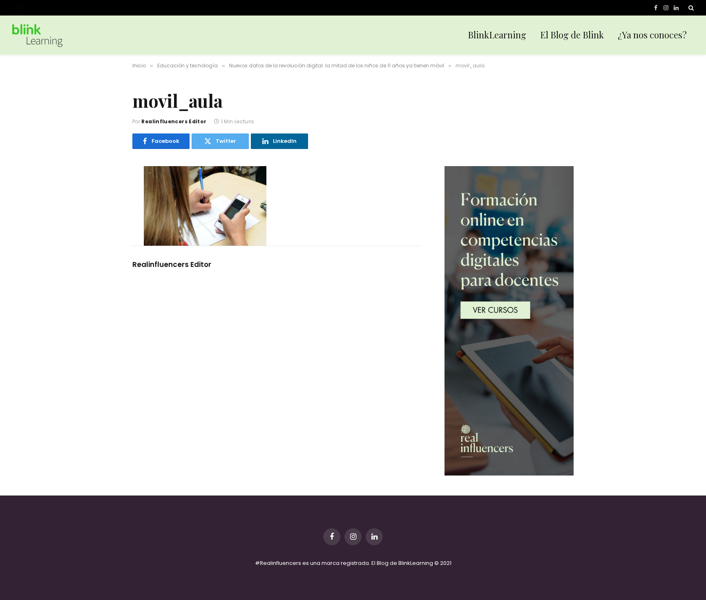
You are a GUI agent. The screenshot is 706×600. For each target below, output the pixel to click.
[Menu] (17, 7)
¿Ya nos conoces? (652, 35)
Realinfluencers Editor (173, 121)
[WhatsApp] (103, 243)
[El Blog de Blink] (37, 35)
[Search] (690, 8)
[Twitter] (103, 209)
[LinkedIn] (103, 226)
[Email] (103, 260)
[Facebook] (103, 192)
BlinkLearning (497, 35)
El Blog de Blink (572, 35)
